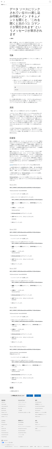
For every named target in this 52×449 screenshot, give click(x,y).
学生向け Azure (37, 416)
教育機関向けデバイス (38, 404)
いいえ (37, 395)
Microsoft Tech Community (22, 428)
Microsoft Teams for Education (40, 406)
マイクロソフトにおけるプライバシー (41, 426)
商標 (35, 446)
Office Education (37, 410)
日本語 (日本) (5, 440)
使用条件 (31, 446)
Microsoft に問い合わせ (8, 446)
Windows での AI (4, 412)
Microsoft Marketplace (21, 430)
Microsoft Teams (4, 436)
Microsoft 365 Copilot (5, 434)
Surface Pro (3, 402)
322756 (11, 164)
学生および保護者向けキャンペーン (40, 414)
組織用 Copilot (4, 408)
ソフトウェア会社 (21, 434)
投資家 (36, 428)
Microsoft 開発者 (21, 422)
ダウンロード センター (21, 404)
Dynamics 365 (4, 428)
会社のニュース (37, 424)
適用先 (12, 38)
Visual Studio (20, 436)
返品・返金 (20, 408)
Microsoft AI (3, 422)
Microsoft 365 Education (39, 408)
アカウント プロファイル (22, 402)
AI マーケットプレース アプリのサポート (24, 426)
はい (30, 395)
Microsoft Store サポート (22, 406)
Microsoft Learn (20, 424)
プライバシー (16, 446)
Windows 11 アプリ (5, 416)
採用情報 (36, 422)
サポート (3, 4)
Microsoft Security (4, 424)
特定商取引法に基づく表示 (24, 446)
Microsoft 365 (4, 430)
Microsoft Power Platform (22, 432)
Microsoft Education (38, 402)
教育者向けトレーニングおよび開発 (40, 412)
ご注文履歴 (20, 410)
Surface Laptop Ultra (5, 406)
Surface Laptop (4, 404)
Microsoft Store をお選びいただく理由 (24, 412)
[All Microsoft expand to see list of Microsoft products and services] (1, 1)
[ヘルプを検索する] (4, 2)
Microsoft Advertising (5, 432)
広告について (40, 446)
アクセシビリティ (38, 430)
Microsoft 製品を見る (5, 414)
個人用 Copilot (4, 410)
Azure (2, 426)
